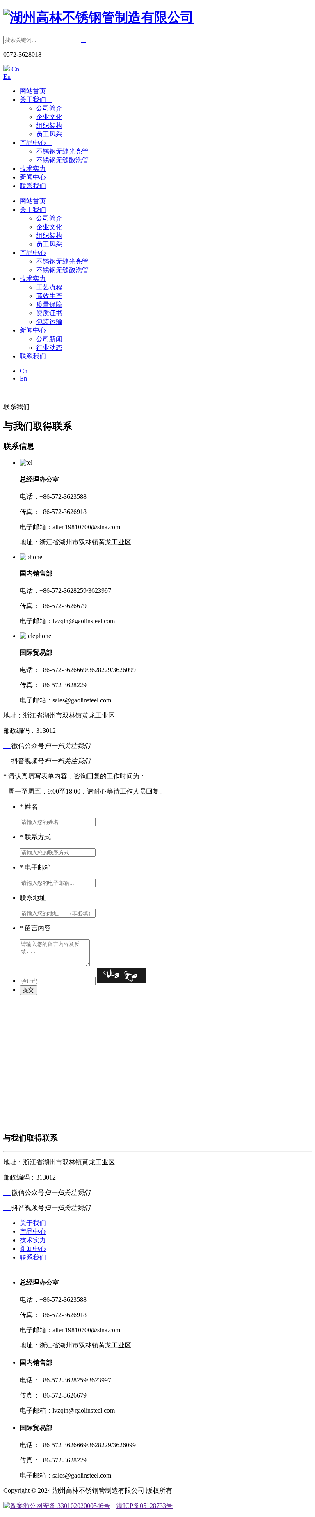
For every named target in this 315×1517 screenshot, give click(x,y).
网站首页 (33, 90)
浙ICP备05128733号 (144, 1505)
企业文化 (49, 116)
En (7, 76)
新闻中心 (33, 177)
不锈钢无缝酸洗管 (62, 159)
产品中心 (36, 142)
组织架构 (49, 125)
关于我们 (36, 99)
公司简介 (49, 108)
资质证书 (49, 313)
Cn (18, 69)
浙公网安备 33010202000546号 (66, 1505)
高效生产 (49, 295)
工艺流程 (49, 287)
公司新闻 (49, 338)
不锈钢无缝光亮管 (62, 151)
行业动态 (49, 347)
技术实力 (33, 168)
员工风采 (49, 134)
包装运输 (49, 321)
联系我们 (33, 185)
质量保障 (49, 304)
